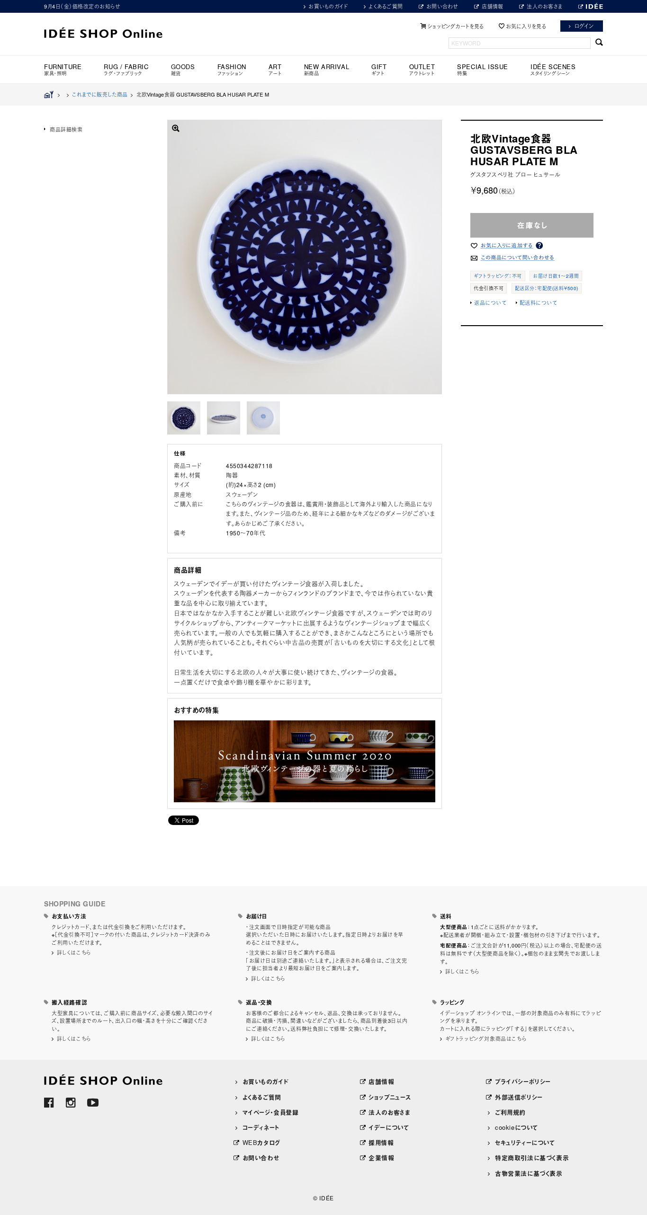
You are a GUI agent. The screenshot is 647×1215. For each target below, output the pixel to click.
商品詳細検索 (66, 129)
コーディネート (261, 1127)
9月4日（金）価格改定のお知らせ (82, 6)
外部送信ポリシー (519, 1096)
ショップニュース (389, 1096)
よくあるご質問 (385, 6)
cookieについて (516, 1127)
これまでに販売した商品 (99, 94)
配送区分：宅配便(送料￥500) (546, 288)
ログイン (584, 26)
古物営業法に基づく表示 (529, 1173)
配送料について (538, 302)
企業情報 (381, 1157)
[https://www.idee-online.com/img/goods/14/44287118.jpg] (223, 418)
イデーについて (388, 1127)
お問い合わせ (442, 6)
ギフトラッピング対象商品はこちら (486, 1038)
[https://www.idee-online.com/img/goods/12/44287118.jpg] (183, 418)
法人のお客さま (544, 6)
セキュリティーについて (525, 1142)
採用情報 (381, 1142)
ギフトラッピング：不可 (498, 276)
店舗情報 (492, 6)
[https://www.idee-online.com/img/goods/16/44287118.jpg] (263, 418)
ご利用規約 (510, 1112)
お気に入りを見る (526, 26)
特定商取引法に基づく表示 (532, 1157)
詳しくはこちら (74, 952)
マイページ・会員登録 (271, 1112)
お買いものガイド (328, 6)
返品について (490, 302)
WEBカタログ (261, 1142)
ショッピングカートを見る (455, 26)
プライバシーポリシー (523, 1081)
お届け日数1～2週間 (556, 276)
